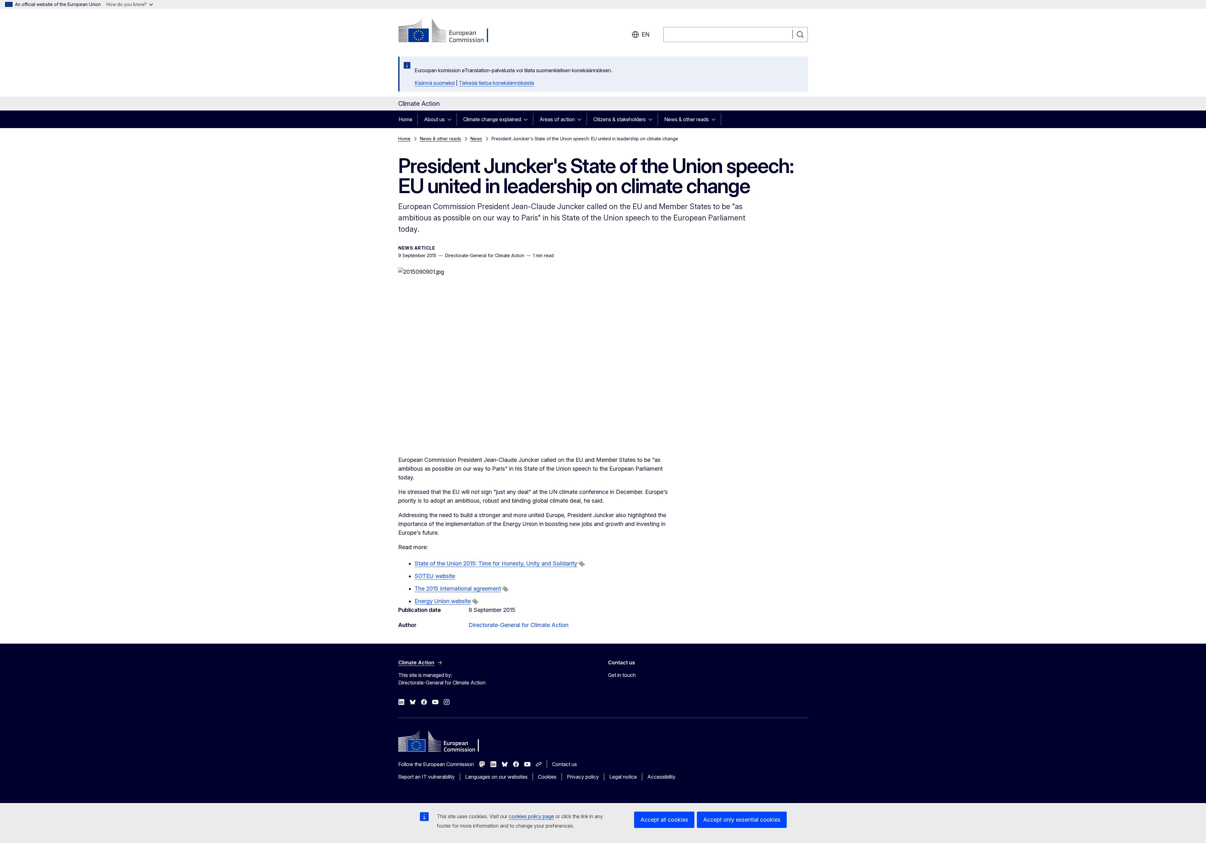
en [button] (645, 34)
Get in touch (622, 675)
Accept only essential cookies (741, 819)
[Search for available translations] (582, 564)
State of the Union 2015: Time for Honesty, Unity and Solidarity (496, 563)
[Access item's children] (451, 119)
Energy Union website (443, 601)
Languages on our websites (496, 777)
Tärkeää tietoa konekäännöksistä (496, 83)
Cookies (547, 777)
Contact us (564, 764)
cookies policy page (531, 816)
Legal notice (623, 777)
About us (434, 119)
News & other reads (686, 119)
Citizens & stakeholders (619, 119)
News (476, 138)
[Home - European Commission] (449, 31)
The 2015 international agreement (458, 588)
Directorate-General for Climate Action (518, 625)
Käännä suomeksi (435, 83)
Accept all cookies (664, 819)
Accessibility (661, 777)
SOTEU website (435, 576)
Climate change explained (492, 119)
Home (405, 119)
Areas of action (557, 119)
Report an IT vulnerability (426, 777)
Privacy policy (583, 777)
